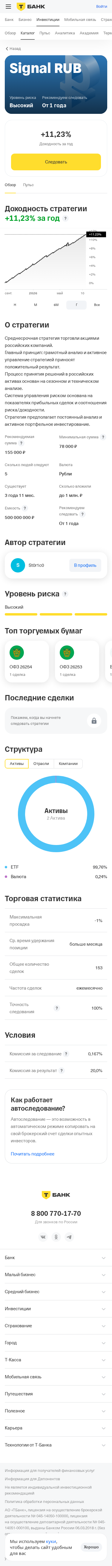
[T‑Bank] (31, 6)
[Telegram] (69, 1237)
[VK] (43, 1237)
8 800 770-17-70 (56, 1214)
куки (51, 1541)
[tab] (10, 185)
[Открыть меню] (8, 6)
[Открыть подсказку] (21, 443)
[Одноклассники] (56, 1237)
